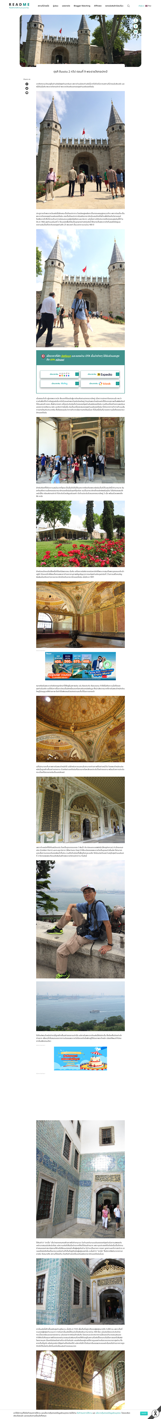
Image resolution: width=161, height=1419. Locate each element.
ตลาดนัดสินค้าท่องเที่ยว (114, 5)
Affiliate (97, 5)
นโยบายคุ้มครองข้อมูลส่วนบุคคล (108, 1413)
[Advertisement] (80, 1098)
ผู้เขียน (55, 5)
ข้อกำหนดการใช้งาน (84, 1413)
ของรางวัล (66, 5)
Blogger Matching (82, 5)
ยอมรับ (144, 1413)
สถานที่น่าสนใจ (43, 5)
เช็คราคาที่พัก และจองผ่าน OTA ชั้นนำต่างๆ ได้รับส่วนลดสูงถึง (82, 358)
